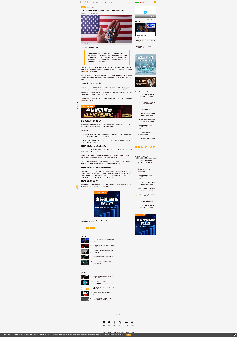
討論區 (77, 110)
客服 (77, 108)
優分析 (138, 37)
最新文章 (137, 21)
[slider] (141, 16)
